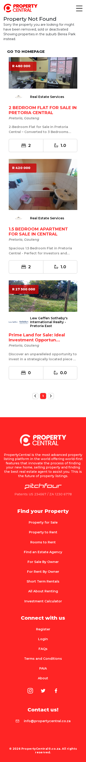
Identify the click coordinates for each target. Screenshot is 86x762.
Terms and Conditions (43, 659)
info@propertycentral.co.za (47, 721)
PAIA (43, 668)
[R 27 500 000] (43, 296)
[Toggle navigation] (79, 8)
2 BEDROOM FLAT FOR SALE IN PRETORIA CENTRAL (43, 110)
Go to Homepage (26, 51)
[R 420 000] (43, 184)
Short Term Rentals (43, 581)
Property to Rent (43, 532)
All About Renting (43, 591)
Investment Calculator (43, 601)
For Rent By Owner (43, 572)
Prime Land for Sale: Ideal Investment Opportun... (37, 337)
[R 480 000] (43, 72)
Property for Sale (43, 522)
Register (43, 629)
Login (43, 639)
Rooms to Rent (43, 542)
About (43, 678)
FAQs (43, 649)
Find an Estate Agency (43, 552)
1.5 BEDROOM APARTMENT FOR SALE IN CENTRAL (38, 232)
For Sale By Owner (43, 562)
